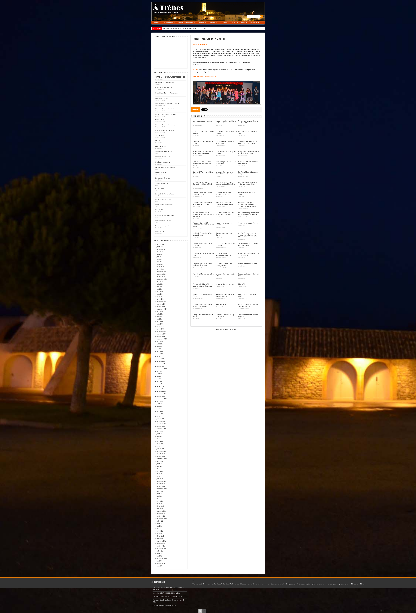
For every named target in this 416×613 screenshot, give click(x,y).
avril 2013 (160, 501)
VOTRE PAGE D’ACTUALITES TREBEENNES (170, 77)
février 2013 (160, 506)
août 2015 (160, 431)
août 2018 (160, 341)
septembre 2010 (162, 558)
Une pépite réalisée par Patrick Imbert (167, 93)
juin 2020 (159, 286)
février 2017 (160, 386)
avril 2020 (160, 291)
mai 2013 (159, 498)
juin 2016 (159, 406)
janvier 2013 (160, 508)
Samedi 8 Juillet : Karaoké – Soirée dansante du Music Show (203, 163)
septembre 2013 (162, 488)
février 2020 (160, 296)
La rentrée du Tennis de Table (164, 194)
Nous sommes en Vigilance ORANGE (167, 103)
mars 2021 (160, 264)
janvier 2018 (160, 359)
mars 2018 (160, 354)
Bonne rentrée (159, 119)
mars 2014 (160, 474)
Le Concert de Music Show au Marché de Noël (202, 305)
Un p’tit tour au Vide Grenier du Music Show (248, 122)
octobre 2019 (161, 306)
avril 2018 (160, 351)
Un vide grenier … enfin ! (163, 220)
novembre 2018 (161, 334)
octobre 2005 (161, 563)
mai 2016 (159, 409)
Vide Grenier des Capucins (163, 88)
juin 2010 (159, 561)
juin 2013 (159, 496)
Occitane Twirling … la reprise (164, 226)
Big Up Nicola (159, 188)
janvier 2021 (160, 269)
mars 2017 (160, 384)
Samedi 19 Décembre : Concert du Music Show (224, 203)
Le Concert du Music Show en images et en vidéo (202, 203)
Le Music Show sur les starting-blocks (224, 264)
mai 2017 (159, 379)
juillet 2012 (160, 523)
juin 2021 (159, 256)
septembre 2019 (162, 309)
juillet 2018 (160, 344)
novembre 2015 (161, 424)
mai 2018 (159, 349)
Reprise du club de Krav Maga (164, 215)
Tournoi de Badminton (162, 183)
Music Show (242, 284)
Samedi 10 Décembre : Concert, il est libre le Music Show (203, 184)
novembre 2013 (161, 483)
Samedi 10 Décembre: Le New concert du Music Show (226, 183)
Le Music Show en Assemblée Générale (223, 254)
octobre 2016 (161, 396)
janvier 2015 (160, 449)
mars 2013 (160, 503)
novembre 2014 (161, 454)
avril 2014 (160, 471)
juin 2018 (159, 346)
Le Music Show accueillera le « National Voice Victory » (248, 183)
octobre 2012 (161, 516)
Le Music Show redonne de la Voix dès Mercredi (248, 305)
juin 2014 (159, 466)
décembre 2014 (161, 451)
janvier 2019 (160, 329)
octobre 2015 (161, 426)
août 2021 (160, 251)
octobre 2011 (161, 546)
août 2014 (160, 461)
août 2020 (160, 281)
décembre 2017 (161, 361)
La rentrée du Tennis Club (163, 199)
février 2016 (160, 416)
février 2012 (160, 536)
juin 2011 (159, 556)
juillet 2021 (160, 254)
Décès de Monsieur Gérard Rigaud (166, 125)
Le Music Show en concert (225, 284)
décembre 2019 (161, 301)
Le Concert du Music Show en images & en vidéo (225, 214)
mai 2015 (159, 439)
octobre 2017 (161, 366)
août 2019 (160, 311)
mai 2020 (159, 289)
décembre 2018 (161, 331)
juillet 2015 (160, 434)
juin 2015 (159, 436)
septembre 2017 (162, 369)
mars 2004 (160, 566)
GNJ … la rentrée (160, 146)
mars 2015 (160, 444)
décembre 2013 (161, 481)
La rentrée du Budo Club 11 (163, 157)
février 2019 (160, 326)
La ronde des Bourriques (163, 178)
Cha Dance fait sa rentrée (163, 162)
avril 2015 (160, 441)
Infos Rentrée (159, 210)
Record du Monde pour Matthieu (165, 167)
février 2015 (160, 446)
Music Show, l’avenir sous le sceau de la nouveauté (203, 152)
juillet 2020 (160, 284)
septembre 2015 (162, 429)
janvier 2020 (160, 299)
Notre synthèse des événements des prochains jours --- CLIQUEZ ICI (184, 28)
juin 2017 (159, 376)
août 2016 (160, 401)
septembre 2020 (162, 279)
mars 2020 (160, 294)
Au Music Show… (222, 304)
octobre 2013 (161, 486)
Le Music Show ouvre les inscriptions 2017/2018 (225, 173)
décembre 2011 (161, 541)
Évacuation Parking (161, 98)
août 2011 (160, 551)
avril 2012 (160, 531)
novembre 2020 (161, 274)
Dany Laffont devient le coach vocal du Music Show (248, 152)
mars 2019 (160, 324)
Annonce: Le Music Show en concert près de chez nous (203, 285)
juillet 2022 (160, 246)
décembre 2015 (161, 421)
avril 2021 (160, 261)
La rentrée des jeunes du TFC (164, 204)
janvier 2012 (160, 538)
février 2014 (160, 476)
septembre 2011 (162, 548)
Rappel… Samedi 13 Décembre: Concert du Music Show (203, 225)
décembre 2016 (161, 391)
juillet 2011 (160, 553)
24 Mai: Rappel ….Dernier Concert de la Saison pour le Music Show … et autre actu (248, 235)
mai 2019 (159, 319)
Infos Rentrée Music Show (247, 264)
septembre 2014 (162, 459)
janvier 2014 (160, 478)
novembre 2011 (161, 543)
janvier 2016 (160, 419)
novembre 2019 (161, 304)
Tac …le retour (159, 135)
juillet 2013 (160, 493)
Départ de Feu (159, 231)
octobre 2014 (161, 456)
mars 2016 (160, 414)
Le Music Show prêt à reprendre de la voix (223, 193)
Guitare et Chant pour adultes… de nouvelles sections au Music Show (247, 204)
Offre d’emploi (159, 141)
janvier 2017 (160, 389)
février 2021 (160, 266)
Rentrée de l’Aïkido (161, 173)
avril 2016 (160, 411)
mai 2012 (159, 528)
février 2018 (160, 356)
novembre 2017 (161, 364)
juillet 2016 (160, 404)
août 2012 (160, 521)
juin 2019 (159, 316)
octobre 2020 (161, 276)
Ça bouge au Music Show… (248, 223)
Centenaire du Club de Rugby (164, 151)
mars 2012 (160, 533)
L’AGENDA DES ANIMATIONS (165, 82)
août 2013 (160, 491)
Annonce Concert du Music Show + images (225, 295)
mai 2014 (159, 469)
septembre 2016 (162, 399)
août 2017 (160, 371)
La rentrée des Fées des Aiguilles (165, 114)
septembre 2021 (162, 249)
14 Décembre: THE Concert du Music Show (248, 244)
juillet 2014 (160, 464)
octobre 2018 (161, 336)
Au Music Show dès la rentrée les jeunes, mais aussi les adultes (203, 214)
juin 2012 (159, 526)
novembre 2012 (161, 513)
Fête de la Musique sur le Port (203, 274)
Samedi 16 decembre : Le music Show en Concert (247, 142)
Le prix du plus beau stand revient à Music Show (202, 264)
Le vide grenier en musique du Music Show (202, 193)
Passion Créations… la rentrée (164, 130)
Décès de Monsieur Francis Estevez (166, 109)
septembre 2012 (162, 518)
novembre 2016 (161, 394)
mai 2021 (159, 259)
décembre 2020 (161, 271)
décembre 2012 (161, 511)
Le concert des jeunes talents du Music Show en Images (248, 214)
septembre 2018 (162, 339)
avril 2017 (160, 381)
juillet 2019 (160, 314)
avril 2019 (160, 321)
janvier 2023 (160, 244)
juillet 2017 (160, 374)
